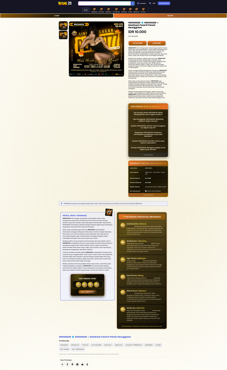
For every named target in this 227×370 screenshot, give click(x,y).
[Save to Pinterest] (77, 364)
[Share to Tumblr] (87, 364)
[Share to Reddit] (82, 364)
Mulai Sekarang (87, 292)
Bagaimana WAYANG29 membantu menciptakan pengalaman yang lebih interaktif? (148, 134)
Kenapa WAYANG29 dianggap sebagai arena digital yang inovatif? (148, 148)
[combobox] (104, 3)
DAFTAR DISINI (137, 43)
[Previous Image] (70, 49)
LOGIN (56, 16)
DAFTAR (170, 16)
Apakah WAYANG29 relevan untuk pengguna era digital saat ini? (148, 127)
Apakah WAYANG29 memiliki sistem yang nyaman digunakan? (148, 142)
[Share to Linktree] (72, 364)
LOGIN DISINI (156, 43)
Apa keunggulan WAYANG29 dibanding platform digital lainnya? (148, 120)
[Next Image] (122, 49)
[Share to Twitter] (62, 364)
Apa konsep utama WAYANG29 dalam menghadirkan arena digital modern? (148, 113)
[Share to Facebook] (67, 364)
